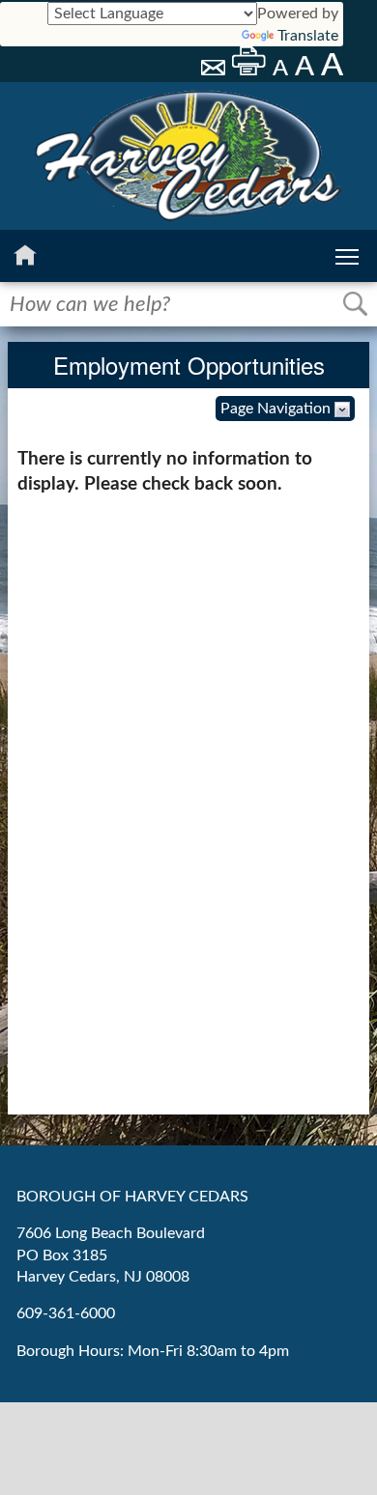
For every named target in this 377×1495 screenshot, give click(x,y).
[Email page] (214, 70)
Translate (307, 35)
